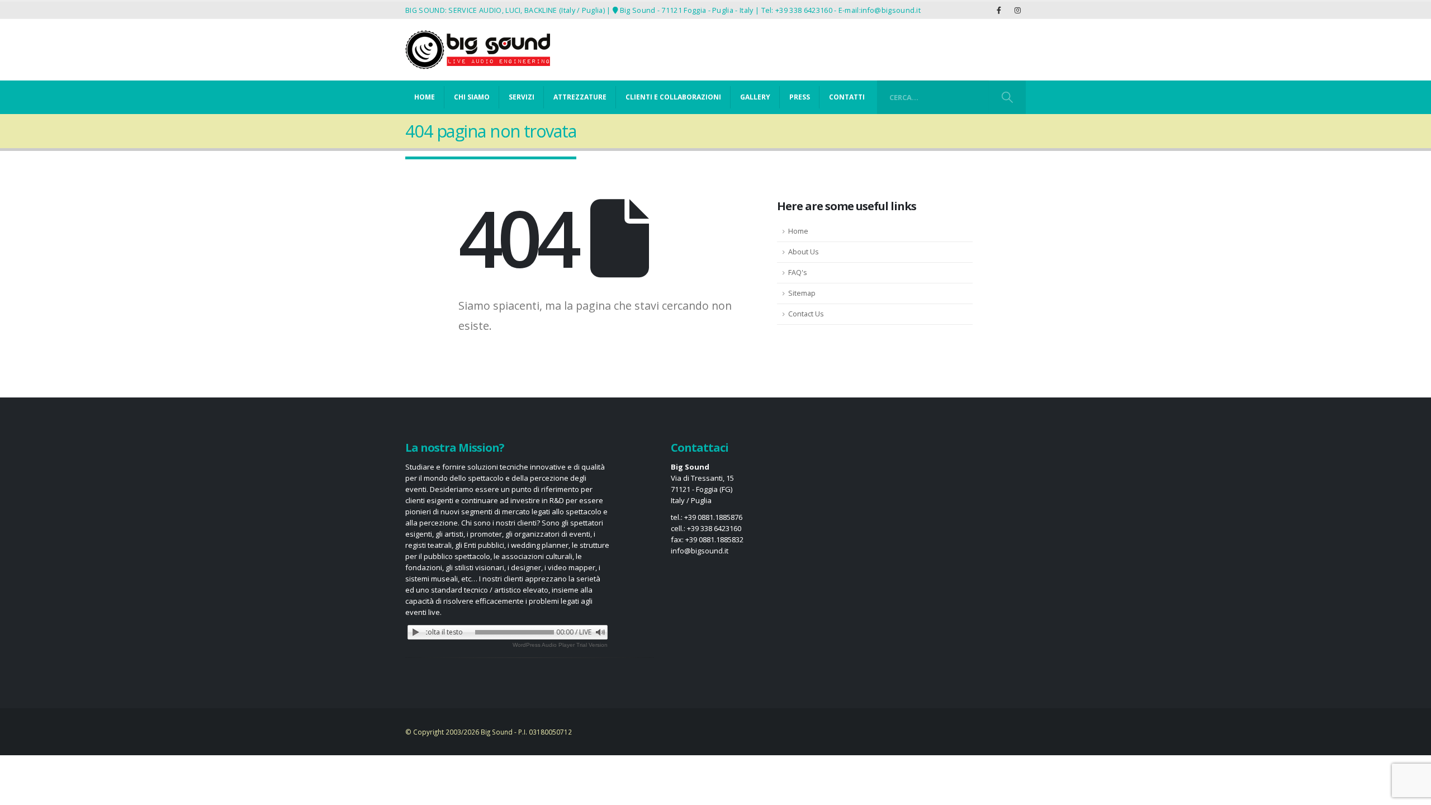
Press (799, 97)
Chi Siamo (472, 97)
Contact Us (806, 314)
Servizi (521, 97)
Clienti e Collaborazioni (673, 97)
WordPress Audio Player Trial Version (560, 645)
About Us (803, 252)
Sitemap (802, 293)
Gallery (755, 97)
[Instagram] (1017, 10)
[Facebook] (999, 10)
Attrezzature (579, 97)
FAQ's (797, 272)
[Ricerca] (1007, 97)
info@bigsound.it (891, 10)
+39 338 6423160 (803, 10)
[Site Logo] (477, 49)
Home (424, 97)
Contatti (847, 97)
